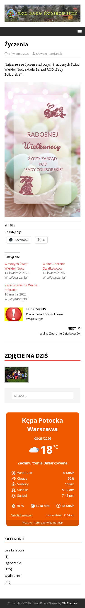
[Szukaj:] (42, 396)
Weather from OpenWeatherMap (42, 522)
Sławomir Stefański (49, 54)
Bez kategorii (14, 550)
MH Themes (69, 603)
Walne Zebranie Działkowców (54, 266)
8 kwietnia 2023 (19, 54)
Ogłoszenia (13, 563)
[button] (79, 31)
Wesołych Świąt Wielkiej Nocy (16, 266)
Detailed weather (21, 515)
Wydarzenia (13, 575)
